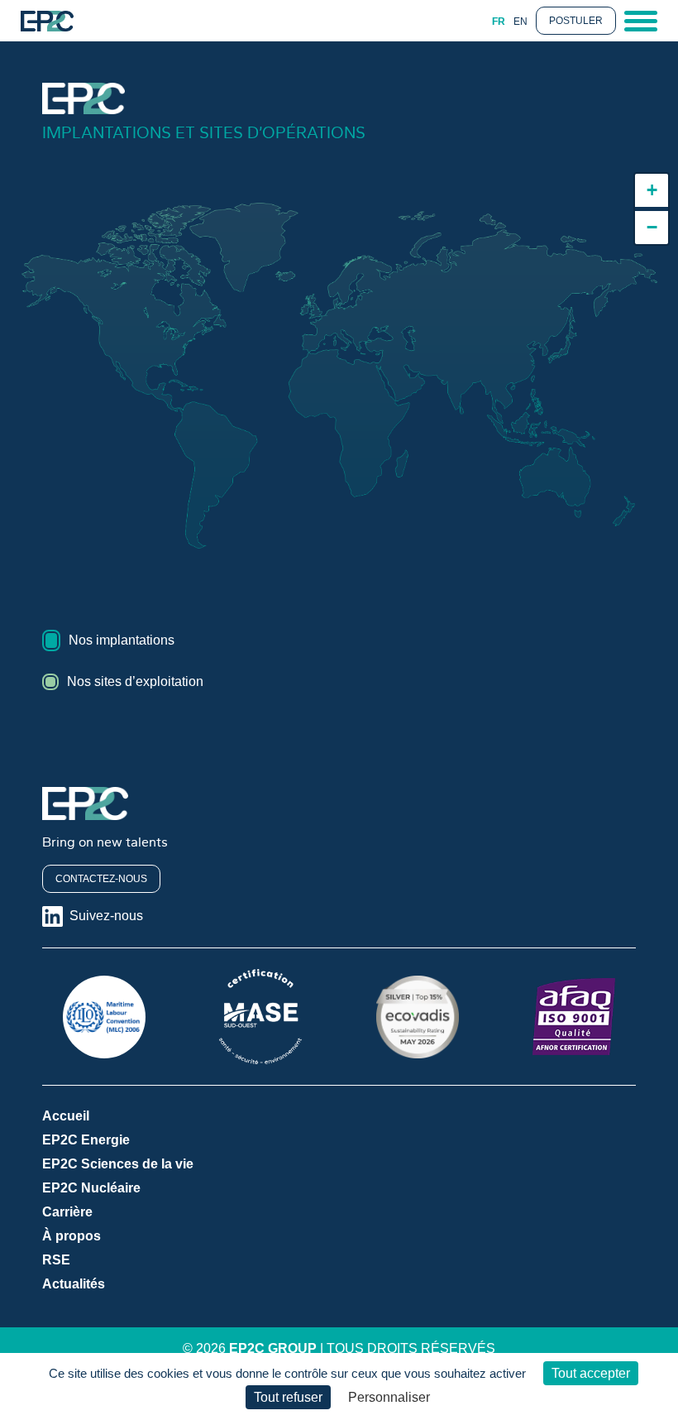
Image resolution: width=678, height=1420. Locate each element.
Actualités (73, 1284)
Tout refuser (288, 1397)
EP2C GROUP (273, 1348)
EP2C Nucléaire (91, 1188)
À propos (71, 1236)
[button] (651, 190)
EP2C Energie (86, 1140)
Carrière (67, 1212)
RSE (56, 1260)
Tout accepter (590, 1373)
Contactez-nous (101, 879)
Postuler (576, 20)
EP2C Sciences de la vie (117, 1164)
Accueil (65, 1116)
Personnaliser (389, 1397)
